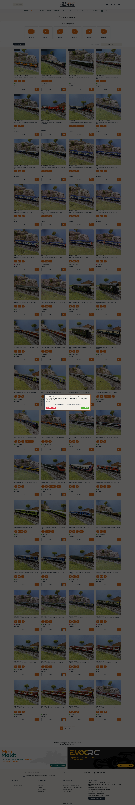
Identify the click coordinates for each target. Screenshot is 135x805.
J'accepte (85, 407)
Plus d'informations (59, 404)
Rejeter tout (51, 407)
